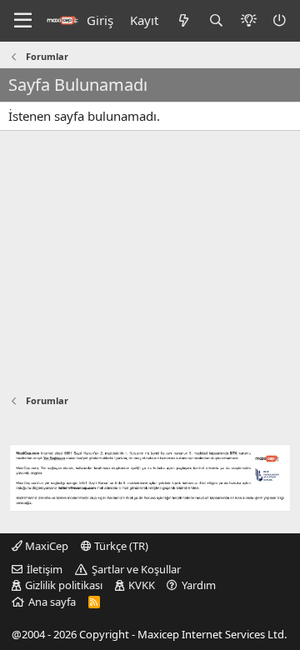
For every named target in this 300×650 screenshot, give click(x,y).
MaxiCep (45, 545)
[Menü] (22, 21)
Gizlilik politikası (63, 585)
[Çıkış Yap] (281, 20)
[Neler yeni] (183, 20)
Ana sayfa (52, 601)
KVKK (141, 585)
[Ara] (216, 20)
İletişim (44, 569)
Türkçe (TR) (120, 545)
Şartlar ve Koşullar (136, 569)
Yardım (199, 585)
